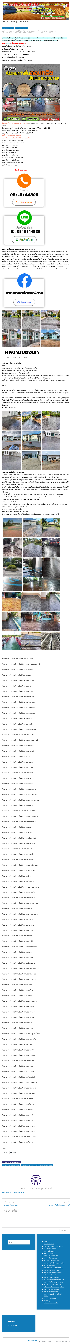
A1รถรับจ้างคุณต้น (49, 1251)
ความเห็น (63, 1230)
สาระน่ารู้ (14, 22)
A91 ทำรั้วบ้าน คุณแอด (51, 1292)
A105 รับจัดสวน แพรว (50, 1298)
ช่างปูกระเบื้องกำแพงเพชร (30, 1165)
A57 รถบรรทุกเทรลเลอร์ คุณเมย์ (54, 1280)
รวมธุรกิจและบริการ (50, 1249)
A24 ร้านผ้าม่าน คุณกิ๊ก (51, 1303)
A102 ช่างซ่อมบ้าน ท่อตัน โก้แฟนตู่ (53, 1295)
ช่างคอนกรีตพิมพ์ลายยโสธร (11, 1203)
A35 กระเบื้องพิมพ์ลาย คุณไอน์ (12, 1162)
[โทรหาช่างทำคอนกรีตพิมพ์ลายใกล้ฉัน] (24, 208)
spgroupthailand (21, 28)
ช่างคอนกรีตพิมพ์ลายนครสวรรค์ (59, 1203)
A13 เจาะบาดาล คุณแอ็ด (51, 1261)
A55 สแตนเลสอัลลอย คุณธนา (53, 1277)
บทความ (5, 22)
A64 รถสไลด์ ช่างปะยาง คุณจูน (53, 1282)
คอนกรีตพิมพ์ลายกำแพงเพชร (12, 1165)
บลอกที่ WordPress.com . (36, 1341)
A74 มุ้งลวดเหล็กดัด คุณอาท (52, 1284)
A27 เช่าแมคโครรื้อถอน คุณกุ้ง (53, 1268)
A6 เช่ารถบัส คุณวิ (49, 1253)
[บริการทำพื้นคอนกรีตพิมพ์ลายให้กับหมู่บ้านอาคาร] (24, 246)
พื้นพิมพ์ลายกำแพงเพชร (46, 1165)
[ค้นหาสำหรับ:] (19, 1242)
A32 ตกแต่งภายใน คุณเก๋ (51, 1270)
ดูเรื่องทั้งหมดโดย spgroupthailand (13, 1193)
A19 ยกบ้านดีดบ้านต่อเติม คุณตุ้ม (54, 1263)
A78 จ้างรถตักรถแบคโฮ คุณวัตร (54, 1287)
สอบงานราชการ (25, 22)
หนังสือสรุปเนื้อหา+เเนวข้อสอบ (53, 1246)
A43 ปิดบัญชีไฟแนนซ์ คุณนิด (53, 1273)
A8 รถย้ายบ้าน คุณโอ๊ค (51, 1256)
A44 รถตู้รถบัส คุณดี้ (50, 1275)
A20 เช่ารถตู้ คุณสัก (50, 1265)
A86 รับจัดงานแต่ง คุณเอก (52, 1289)
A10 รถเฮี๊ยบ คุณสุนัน (50, 1258)
